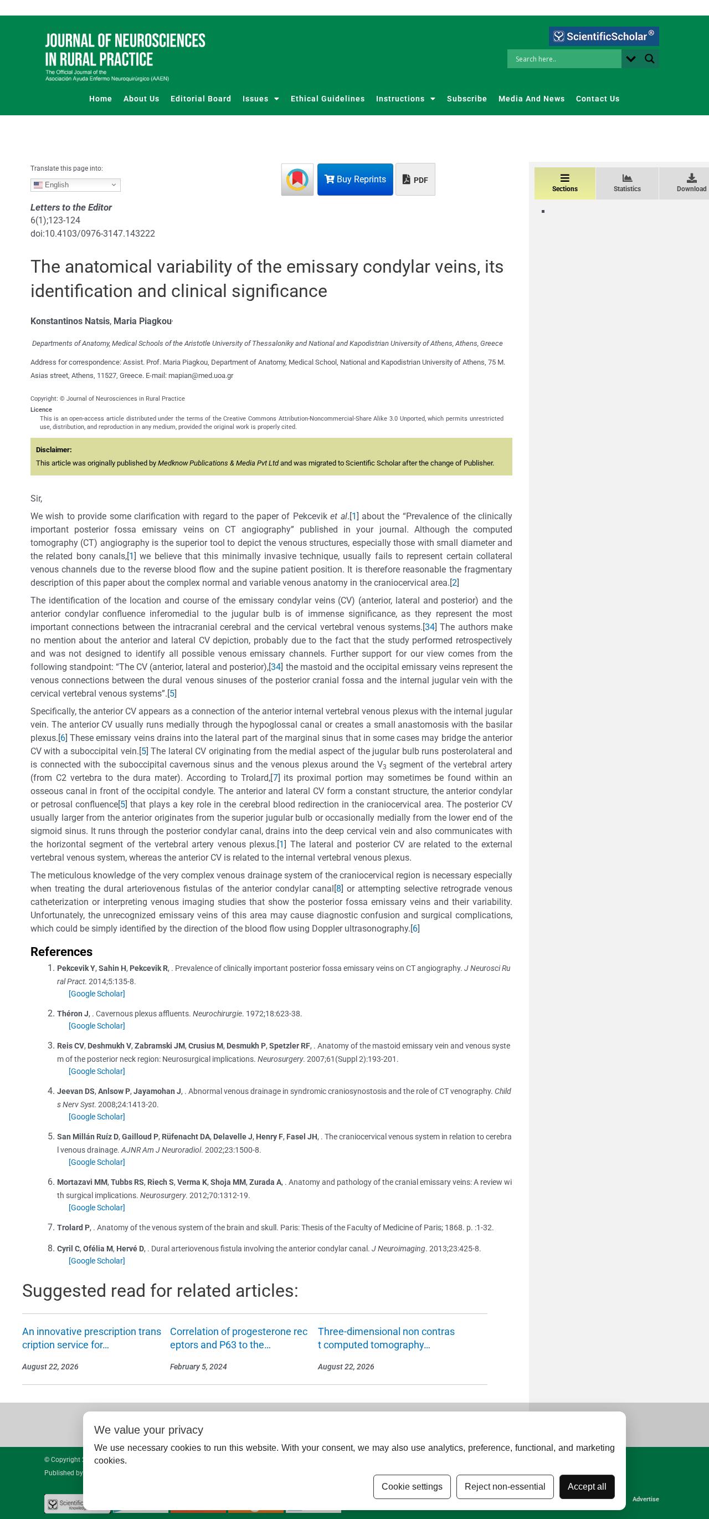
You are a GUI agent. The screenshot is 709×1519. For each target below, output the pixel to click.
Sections (565, 189)
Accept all (587, 1486)
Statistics (627, 189)
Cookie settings (412, 1486)
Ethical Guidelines (328, 98)
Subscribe (467, 98)
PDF (420, 180)
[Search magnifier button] (649, 58)
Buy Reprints (360, 179)
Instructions (400, 98)
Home (100, 98)
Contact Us (598, 98)
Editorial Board (201, 98)
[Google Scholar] (97, 993)
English (56, 184)
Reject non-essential (505, 1486)
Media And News (532, 98)
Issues (256, 98)
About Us (142, 98)
